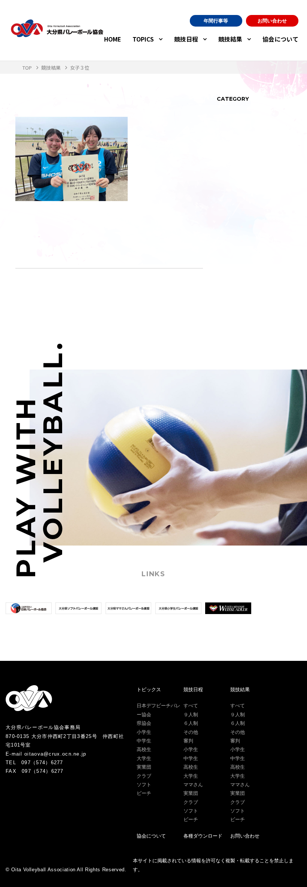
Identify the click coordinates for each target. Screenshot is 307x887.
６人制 (190, 723)
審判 (188, 741)
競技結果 (230, 39)
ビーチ (144, 793)
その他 (190, 732)
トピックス (149, 689)
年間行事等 (216, 21)
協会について (280, 39)
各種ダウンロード (202, 836)
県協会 (144, 723)
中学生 (144, 741)
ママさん (193, 784)
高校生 (144, 749)
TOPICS (143, 39)
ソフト (144, 784)
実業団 (144, 767)
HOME (112, 39)
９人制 (190, 714)
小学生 (144, 732)
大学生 (144, 758)
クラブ (144, 776)
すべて (190, 705)
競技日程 (186, 39)
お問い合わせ (272, 21)
